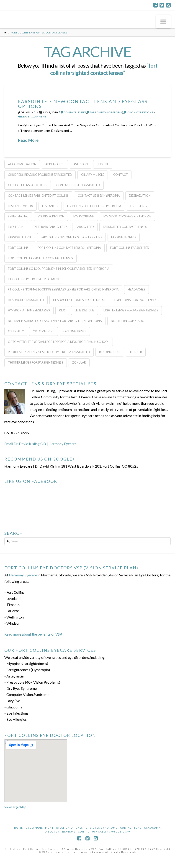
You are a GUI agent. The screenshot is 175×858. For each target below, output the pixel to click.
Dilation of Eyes (69, 827)
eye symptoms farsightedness (127, 216)
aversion (80, 164)
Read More (28, 140)
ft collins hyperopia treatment (34, 279)
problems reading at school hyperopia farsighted (49, 352)
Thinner (135, 352)
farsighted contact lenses (125, 227)
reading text (109, 352)
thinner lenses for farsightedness (35, 362)
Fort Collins (18, 248)
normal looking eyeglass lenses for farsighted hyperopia (55, 321)
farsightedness (123, 237)
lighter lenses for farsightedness (130, 310)
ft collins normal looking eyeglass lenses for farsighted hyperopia (63, 289)
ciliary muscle (92, 174)
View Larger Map (15, 807)
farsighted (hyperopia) (106, 112)
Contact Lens (131, 827)
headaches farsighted (26, 300)
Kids (62, 310)
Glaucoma (152, 827)
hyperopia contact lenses (135, 300)
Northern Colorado (127, 321)
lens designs (84, 310)
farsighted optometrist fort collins (71, 237)
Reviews (68, 831)
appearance (54, 164)
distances (50, 206)
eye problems (83, 216)
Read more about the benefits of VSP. (33, 634)
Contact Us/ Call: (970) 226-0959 (104, 831)
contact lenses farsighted (78, 185)
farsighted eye (20, 237)
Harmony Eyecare (23, 575)
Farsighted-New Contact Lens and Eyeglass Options (83, 104)
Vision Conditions (139, 112)
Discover (52, 831)
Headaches (136, 289)
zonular (79, 362)
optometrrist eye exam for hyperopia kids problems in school (58, 342)
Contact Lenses (74, 112)
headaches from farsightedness (79, 300)
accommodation (22, 164)
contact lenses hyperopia (99, 195)
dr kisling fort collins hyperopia (94, 206)
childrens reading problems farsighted (40, 174)
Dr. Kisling (138, 206)
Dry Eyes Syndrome (102, 827)
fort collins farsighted (129, 248)
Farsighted (85, 227)
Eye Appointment (40, 827)
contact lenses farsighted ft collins (38, 195)
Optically (16, 331)
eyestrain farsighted (50, 227)
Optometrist (43, 331)
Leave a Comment (33, 116)
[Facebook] (155, 5)
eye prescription (51, 216)
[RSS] (168, 5)
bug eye (103, 164)
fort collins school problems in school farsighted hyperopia (58, 268)
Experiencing (18, 216)
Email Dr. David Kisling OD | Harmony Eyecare (40, 443)
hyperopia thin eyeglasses (29, 310)
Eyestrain (15, 227)
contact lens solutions (27, 185)
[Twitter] (162, 5)
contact (120, 174)
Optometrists (74, 331)
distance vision (20, 206)
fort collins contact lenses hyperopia (69, 248)
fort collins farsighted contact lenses (40, 258)
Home (18, 827)
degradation (140, 195)
